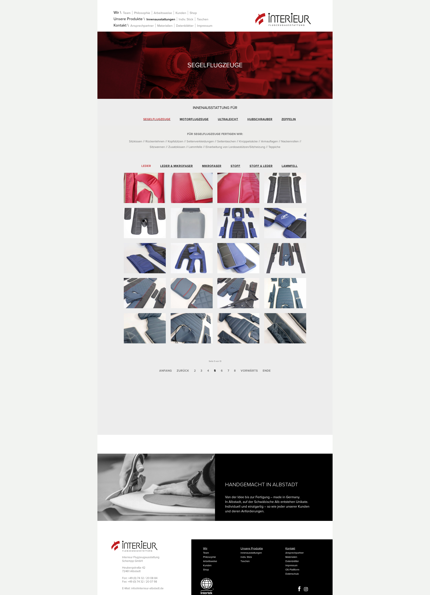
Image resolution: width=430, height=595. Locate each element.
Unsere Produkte (128, 19)
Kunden (181, 13)
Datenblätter (185, 25)
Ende (267, 370)
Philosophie (142, 13)
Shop (193, 13)
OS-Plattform (292, 569)
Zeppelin (289, 119)
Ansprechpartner (142, 25)
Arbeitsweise (163, 13)
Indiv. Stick (186, 19)
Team (127, 13)
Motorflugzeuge (194, 119)
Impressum (204, 26)
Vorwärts (249, 370)
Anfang (165, 370)
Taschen (202, 19)
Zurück (183, 370)
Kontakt (120, 25)
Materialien (165, 25)
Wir (116, 13)
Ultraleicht (228, 119)
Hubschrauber (259, 119)
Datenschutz (292, 573)
